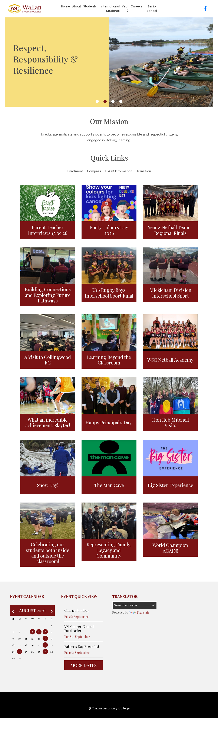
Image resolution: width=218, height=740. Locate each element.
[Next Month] (51, 610)
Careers (136, 6)
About (76, 6)
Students (90, 6)
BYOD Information (118, 171)
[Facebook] (203, 9)
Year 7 (125, 8)
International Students (110, 8)
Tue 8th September (77, 637)
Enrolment (75, 171)
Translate (143, 612)
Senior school (152, 8)
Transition (143, 171)
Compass (94, 171)
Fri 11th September (77, 653)
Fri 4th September (76, 617)
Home (65, 6)
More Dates (83, 665)
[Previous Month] (13, 610)
